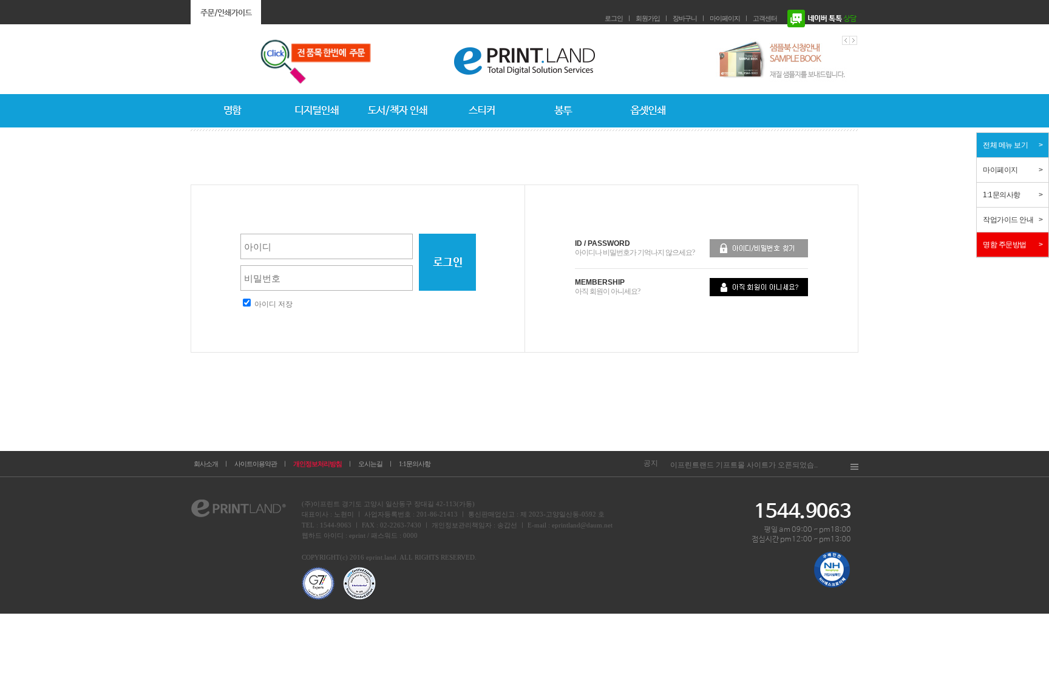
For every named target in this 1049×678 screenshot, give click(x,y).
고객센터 (765, 18)
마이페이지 (725, 18)
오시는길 (370, 463)
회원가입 (648, 18)
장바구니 (685, 18)
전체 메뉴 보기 (1005, 145)
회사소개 (206, 463)
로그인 (614, 18)
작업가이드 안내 (1008, 219)
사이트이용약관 (255, 463)
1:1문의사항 (414, 463)
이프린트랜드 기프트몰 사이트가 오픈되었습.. (744, 465)
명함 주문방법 (1005, 244)
